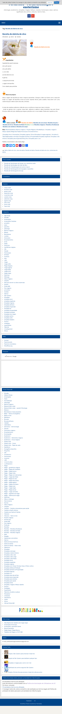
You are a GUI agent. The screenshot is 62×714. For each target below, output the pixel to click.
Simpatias (7, 297)
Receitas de (37, 123)
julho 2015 (7, 202)
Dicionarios (7, 238)
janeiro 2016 (7, 191)
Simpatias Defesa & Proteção (12, 568)
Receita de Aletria (30, 150)
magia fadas (7, 269)
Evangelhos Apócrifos (10, 449)
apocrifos (6, 227)
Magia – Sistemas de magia (11, 495)
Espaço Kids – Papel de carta (12, 445)
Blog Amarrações (9, 628)
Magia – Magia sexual (10, 490)
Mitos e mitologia (9, 499)
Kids (5, 258)
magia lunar (7, 271)
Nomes (6, 503)
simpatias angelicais (9, 301)
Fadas (5, 243)
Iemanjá (6, 254)
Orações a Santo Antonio (11, 510)
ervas (5, 241)
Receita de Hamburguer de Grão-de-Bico (15, 165)
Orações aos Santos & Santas (12, 512)
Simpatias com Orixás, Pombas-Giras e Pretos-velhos (19, 566)
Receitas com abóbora (9, 126)
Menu (3, 23)
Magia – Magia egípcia (10, 482)
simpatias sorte (8, 318)
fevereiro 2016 (8, 189)
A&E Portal (7, 215)
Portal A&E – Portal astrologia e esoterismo (31, 5)
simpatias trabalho (9, 319)
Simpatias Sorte (8, 582)
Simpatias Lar (8, 573)
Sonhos (6, 321)
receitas (19, 36)
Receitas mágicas (40, 124)
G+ (35, 700)
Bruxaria (6, 419)
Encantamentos (33, 131)
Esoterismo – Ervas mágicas (12, 439)
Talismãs (6, 327)
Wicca (32, 134)
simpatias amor (8, 299)
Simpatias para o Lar (34, 138)
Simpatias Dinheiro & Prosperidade (28, 136)
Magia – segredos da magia (11, 493)
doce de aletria (21, 150)
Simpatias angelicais (44, 136)
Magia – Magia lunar (9, 486)
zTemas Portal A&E (9, 603)
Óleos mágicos (8, 504)
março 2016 (7, 187)
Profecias (6, 525)
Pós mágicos (7, 288)
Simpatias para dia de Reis (11, 575)
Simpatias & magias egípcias (43, 134)
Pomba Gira (7, 519)
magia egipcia (8, 267)
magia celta (7, 264)
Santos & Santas (8, 543)
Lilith (5, 260)
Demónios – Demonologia (11, 426)
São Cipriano (7, 295)
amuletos (6, 223)
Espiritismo (7, 447)
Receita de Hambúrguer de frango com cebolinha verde (20, 163)
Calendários (7, 425)
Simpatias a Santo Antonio (11, 553)
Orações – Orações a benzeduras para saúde (16, 508)
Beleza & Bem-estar (9, 406)
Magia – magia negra (10, 488)
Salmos (6, 293)
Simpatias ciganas (25, 134)
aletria (6, 150)
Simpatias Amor (7, 134)
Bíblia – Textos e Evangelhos (12, 413)
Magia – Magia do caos (10, 478)
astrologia (7, 228)
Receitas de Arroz (8, 124)
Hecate (6, 251)
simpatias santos (8, 316)
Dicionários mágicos (9, 430)
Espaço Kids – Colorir (10, 443)
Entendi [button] (56, 2)
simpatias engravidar (10, 307)
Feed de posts (8, 342)
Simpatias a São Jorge (10, 556)
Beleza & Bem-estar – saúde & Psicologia (15, 408)
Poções (6, 284)
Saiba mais (50, 2)
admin (12, 36)
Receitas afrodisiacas (52, 124)
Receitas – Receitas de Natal (12, 530)
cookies (6, 236)
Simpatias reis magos (10, 314)
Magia (6, 465)
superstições (7, 325)
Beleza (13, 129)
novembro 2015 (8, 195)
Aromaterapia (8, 400)
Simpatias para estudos (10, 579)
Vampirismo (7, 597)
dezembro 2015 (8, 193)
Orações (6, 280)
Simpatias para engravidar (15, 138)
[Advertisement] (30, 373)
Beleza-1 (6, 410)
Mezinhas (8, 129)
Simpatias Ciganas (9, 303)
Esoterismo (7, 436)
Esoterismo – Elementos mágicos (13, 438)
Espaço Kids (7, 441)
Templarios (7, 594)
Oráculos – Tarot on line (10, 516)
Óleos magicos (8, 279)
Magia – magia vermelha (11, 491)
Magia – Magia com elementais (13, 475)
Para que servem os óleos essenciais (14, 282)
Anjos (42, 129)
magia (6, 262)
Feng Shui (25, 138)
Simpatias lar (7, 308)
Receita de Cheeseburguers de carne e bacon (17, 167)
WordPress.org (8, 346)
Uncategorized (8, 329)
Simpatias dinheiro (9, 305)
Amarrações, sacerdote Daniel (12, 626)
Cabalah (6, 423)
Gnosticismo (7, 454)
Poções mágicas (8, 517)
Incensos (6, 256)
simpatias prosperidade (10, 310)
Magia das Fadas (15, 131)
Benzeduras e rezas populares (12, 412)
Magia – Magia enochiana (11, 484)
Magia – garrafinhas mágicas (12, 467)
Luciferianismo (8, 464)
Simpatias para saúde (10, 581)
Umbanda (7, 596)
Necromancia (8, 501)
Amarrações (16, 134)
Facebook (28, 700)
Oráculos (6, 514)
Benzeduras (7, 234)
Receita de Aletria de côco (14, 34)
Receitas (27, 124)
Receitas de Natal (19, 124)
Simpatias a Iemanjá (12, 136)
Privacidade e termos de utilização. (13, 687)
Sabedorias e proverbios (11, 538)
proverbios (7, 290)
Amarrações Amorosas (10, 624)
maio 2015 (7, 206)
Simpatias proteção (9, 312)
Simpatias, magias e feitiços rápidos (14, 584)
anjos (5, 225)
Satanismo (7, 547)
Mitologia (6, 277)
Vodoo (6, 599)
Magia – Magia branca (10, 471)
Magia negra (7, 273)
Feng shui (7, 245)
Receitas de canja (22, 126)
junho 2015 (7, 204)
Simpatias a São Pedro (10, 558)
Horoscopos (24, 131)
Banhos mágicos (20, 129)
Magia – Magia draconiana (11, 480)
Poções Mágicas (31, 129)
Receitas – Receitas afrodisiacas (13, 529)
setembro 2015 (8, 199)
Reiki (5, 534)
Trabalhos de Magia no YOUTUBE (13, 632)
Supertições (7, 590)
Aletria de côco (12, 150)
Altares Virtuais (8, 395)
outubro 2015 (7, 197)
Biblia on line (7, 415)
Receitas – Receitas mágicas (12, 532)
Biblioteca (7, 417)
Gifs (5, 249)
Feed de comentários (10, 344)
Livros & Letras (8, 462)
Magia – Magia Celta (9, 473)
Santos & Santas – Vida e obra (12, 545)
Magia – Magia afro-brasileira (12, 469)
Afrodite (38, 129)
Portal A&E (7, 286)
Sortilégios (7, 588)
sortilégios (7, 323)
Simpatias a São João (10, 555)
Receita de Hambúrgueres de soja (13, 171)
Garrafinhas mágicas (9, 247)
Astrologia (7, 402)
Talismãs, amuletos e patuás (12, 592)
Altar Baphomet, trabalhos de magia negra (16, 623)
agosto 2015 (7, 200)
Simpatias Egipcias (9, 571)
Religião (6, 536)
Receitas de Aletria (27, 123)
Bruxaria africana (8, 421)
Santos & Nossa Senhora (11, 542)
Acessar (6, 340)
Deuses (6, 428)
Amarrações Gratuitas (10, 221)
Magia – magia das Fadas (11, 477)
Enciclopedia (7, 434)
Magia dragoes (8, 266)
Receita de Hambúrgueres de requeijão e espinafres (18, 169)
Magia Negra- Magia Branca (12, 630)
